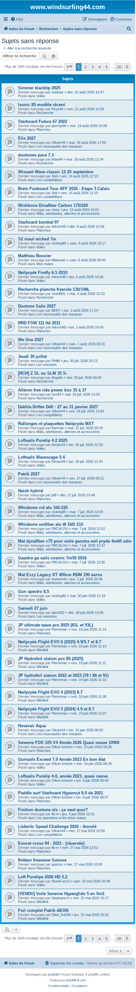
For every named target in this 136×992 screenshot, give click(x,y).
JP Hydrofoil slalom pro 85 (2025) (50, 658)
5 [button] (106, 67)
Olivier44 (58, 142)
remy (55, 210)
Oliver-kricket (62, 747)
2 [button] (85, 67)
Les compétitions (49, 180)
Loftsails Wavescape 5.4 (41, 457)
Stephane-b (60, 898)
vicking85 (59, 243)
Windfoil (42, 650)
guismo (57, 864)
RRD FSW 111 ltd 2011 (39, 323)
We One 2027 (30, 339)
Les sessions (46, 364)
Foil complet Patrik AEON (43, 910)
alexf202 (58, 612)
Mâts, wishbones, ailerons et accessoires (68, 213)
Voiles (40, 96)
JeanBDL (59, 294)
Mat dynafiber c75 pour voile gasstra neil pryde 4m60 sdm (75, 541)
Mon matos (44, 264)
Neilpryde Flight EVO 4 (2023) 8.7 (50, 692)
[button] (69, 67)
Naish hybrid (30, 490)
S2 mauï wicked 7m (37, 239)
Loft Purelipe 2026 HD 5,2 (42, 876)
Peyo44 (57, 109)
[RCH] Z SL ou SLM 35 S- (42, 373)
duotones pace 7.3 (36, 155)
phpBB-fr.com (76, 980)
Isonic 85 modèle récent (41, 104)
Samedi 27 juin (32, 608)
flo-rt (55, 814)
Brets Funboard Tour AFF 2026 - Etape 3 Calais (63, 188)
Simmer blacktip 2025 (39, 88)
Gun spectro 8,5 (33, 591)
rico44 (56, 394)
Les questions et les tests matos (61, 818)
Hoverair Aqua (32, 725)
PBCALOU (60, 529)
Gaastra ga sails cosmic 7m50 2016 (52, 558)
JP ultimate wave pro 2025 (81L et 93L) (55, 625)
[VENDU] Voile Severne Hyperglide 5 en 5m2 (61, 893)
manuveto (59, 579)
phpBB (53, 974)
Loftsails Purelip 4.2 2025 (42, 440)
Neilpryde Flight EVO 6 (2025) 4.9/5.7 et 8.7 (59, 641)
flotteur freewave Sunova (42, 860)
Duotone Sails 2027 (37, 306)
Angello (57, 377)
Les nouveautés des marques (59, 146)
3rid (54, 176)
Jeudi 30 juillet (32, 356)
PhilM (56, 361)
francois (58, 428)
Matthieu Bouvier (34, 255)
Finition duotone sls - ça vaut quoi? (53, 809)
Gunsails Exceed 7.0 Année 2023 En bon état (61, 759)
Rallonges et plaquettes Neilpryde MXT (56, 423)
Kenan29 (58, 445)
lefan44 (57, 159)
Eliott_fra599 (61, 915)
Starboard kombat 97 (38, 222)
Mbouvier (59, 260)
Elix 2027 (27, 138)
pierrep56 (59, 126)
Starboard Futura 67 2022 (42, 121)
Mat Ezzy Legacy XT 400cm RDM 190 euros (60, 574)
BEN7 (56, 310)
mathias (58, 92)
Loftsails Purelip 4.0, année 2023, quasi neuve (63, 776)
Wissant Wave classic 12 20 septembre (55, 171)
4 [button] (99, 67)
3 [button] (92, 67)
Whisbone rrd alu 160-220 (43, 507)
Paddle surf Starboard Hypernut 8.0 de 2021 (60, 793)
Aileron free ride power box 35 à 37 (52, 390)
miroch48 (59, 226)
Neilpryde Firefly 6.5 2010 (42, 272)
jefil (54, 495)
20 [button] (119, 67)
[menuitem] (16, 19)
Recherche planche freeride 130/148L (54, 289)
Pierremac (59, 629)
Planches (43, 129)
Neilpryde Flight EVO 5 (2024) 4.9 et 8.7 (56, 709)
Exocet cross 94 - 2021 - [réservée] (51, 843)
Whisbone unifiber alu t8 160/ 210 (50, 524)
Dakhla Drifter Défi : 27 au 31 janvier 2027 (58, 406)
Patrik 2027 (29, 474)
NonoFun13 (61, 881)
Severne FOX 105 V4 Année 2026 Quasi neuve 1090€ (69, 742)
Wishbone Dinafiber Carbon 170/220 (53, 205)
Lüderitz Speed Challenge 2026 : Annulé (57, 826)
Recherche (44, 113)
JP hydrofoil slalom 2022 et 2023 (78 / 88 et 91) (63, 675)
